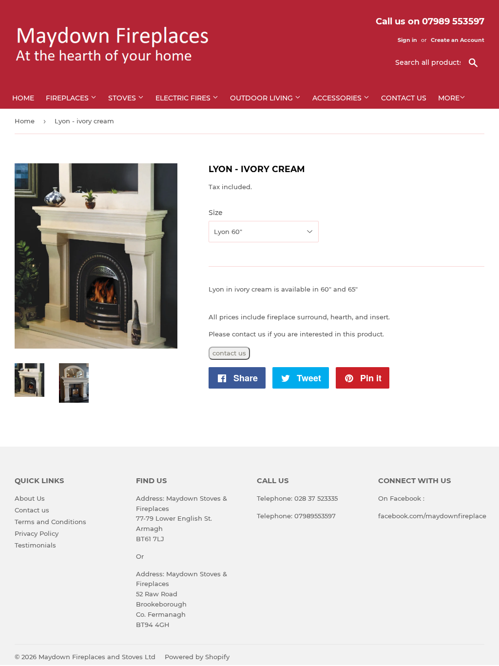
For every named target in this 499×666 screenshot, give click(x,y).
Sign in (407, 40)
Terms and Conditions (50, 522)
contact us (229, 353)
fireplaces (68, 98)
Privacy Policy (36, 533)
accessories (338, 98)
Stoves (123, 98)
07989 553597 (453, 21)
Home (23, 98)
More (449, 98)
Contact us (403, 98)
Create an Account (457, 40)
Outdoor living (262, 98)
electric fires (183, 98)
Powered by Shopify (197, 657)
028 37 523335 (316, 498)
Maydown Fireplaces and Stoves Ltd (96, 657)
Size (216, 212)
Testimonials (35, 545)
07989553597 (315, 516)
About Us (30, 498)
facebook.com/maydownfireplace (432, 516)
